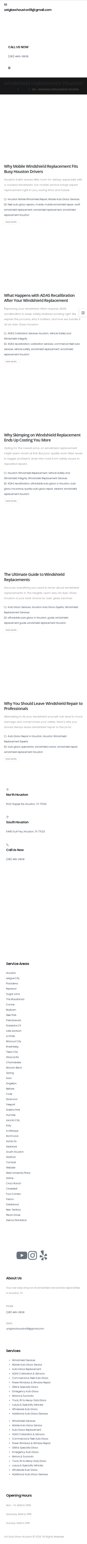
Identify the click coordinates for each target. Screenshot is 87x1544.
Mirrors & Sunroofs (23, 1396)
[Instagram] (33, 1255)
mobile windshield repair (59, 204)
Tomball (11, 1162)
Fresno (10, 1199)
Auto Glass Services (19, 607)
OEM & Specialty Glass (25, 1387)
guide (51, 617)
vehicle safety (22, 349)
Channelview (13, 1062)
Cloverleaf (11, 1188)
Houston (11, 973)
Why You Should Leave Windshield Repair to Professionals (43, 706)
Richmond (12, 1136)
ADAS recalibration (19, 344)
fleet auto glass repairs (21, 204)
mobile (39, 204)
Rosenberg (12, 1046)
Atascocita (12, 1057)
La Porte (10, 1036)
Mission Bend (14, 1067)
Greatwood (12, 1204)
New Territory (13, 1209)
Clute (9, 1094)
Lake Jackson (13, 1031)
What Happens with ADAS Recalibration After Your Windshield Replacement (39, 298)
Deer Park (11, 1015)
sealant (58, 488)
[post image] (43, 131)
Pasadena (12, 983)
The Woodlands (15, 999)
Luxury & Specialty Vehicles (27, 1404)
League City (12, 978)
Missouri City (13, 1041)
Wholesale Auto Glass (25, 1409)
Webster (10, 1167)
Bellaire (10, 1088)
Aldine (9, 1178)
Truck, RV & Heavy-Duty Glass (29, 1400)
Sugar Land (13, 994)
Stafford (11, 1157)
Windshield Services (23, 1360)
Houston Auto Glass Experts (48, 607)
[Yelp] (43, 1255)
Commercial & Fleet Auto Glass (30, 1378)
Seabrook (11, 1146)
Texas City (12, 1052)
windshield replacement (47, 209)
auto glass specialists (21, 746)
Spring (10, 1073)
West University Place (18, 1173)
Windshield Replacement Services (47, 478)
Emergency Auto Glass (25, 1391)
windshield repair (67, 746)
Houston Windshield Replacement (27, 473)
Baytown (11, 1009)
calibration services (42, 344)
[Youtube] (22, 1255)
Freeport (10, 1104)
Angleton (11, 1083)
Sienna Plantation (16, 1220)
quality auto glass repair (38, 488)
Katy (8, 1125)
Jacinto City (13, 1120)
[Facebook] (11, 1255)
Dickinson (12, 1099)
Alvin (9, 1078)
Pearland (11, 988)
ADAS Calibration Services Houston (28, 333)
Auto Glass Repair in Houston (25, 736)
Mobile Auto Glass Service (27, 1364)
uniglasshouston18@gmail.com (25, 1328)
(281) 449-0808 (15, 1312)
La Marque (12, 1130)
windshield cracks (45, 746)
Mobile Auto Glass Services (64, 199)
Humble (10, 1115)
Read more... (12, 222)
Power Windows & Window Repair (31, 1382)
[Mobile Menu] (10, 68)
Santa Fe (11, 1141)
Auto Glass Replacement (26, 1369)
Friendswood (13, 1020)
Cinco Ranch (13, 1183)
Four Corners (13, 1194)
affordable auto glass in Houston (50, 483)
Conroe (10, 1004)
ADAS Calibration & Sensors (28, 1373)
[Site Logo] (19, 33)
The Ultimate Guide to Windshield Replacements (34, 577)
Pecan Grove (13, 1215)
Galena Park (13, 1109)
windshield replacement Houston (46, 623)
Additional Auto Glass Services (30, 1413)
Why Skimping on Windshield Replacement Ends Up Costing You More (42, 437)
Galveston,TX (13, 1025)
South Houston (15, 1151)
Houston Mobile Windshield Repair (27, 199)
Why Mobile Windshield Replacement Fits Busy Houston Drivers (41, 168)
